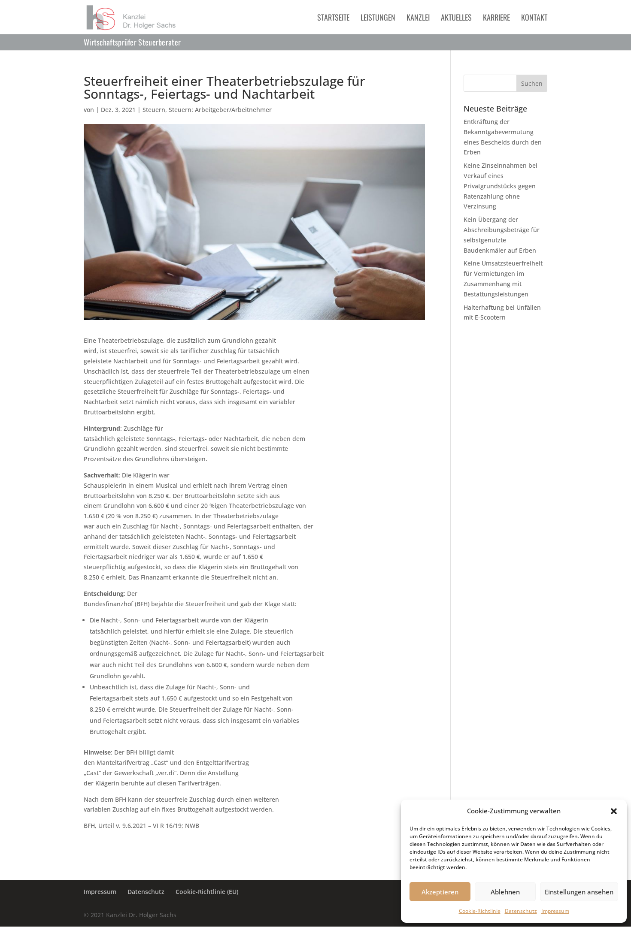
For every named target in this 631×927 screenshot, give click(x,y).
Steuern (154, 110)
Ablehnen (505, 892)
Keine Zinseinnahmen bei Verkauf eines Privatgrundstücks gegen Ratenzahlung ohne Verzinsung (500, 185)
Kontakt (534, 18)
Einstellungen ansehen (579, 892)
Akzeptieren (440, 892)
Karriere (496, 18)
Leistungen (378, 18)
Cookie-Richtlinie (480, 911)
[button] (614, 811)
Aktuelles (456, 18)
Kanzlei (418, 18)
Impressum (555, 911)
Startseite (333, 18)
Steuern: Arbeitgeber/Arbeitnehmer (220, 110)
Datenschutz (521, 911)
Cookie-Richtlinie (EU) (207, 892)
